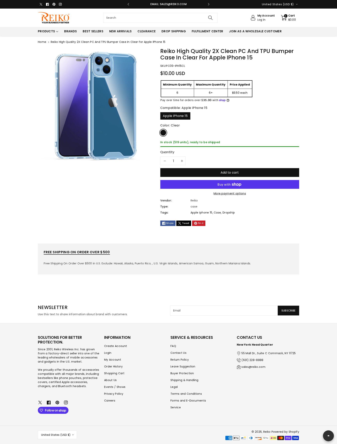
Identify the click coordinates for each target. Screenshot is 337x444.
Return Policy (179, 360)
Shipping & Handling (184, 380)
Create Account (115, 346)
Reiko (267, 432)
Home (42, 42)
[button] (288, 18)
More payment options (230, 193)
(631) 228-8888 (252, 360)
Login (108, 353)
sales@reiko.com (253, 367)
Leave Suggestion (182, 366)
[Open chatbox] (328, 435)
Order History (113, 366)
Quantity (167, 152)
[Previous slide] (128, 4)
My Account (112, 360)
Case (217, 212)
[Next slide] (208, 4)
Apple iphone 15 (201, 212)
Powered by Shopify (285, 432)
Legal (174, 387)
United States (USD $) (56, 435)
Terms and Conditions (186, 394)
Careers (109, 401)
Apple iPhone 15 (175, 116)
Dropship (229, 212)
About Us (110, 380)
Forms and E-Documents (188, 401)
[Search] (210, 18)
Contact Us (178, 353)
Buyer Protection (182, 373)
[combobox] (160, 18)
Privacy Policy (113, 394)
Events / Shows (114, 387)
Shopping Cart (114, 373)
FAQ (173, 346)
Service (175, 407)
